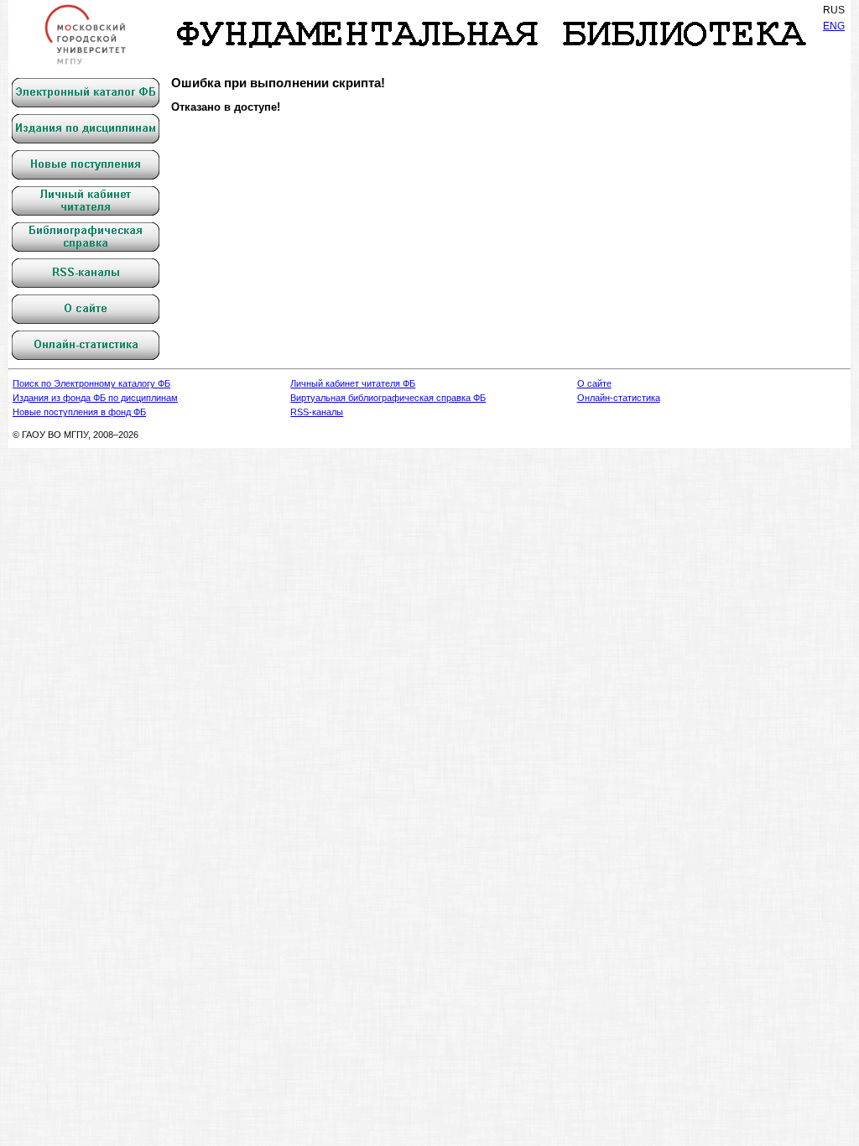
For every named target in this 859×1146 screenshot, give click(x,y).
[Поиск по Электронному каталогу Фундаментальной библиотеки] (85, 92)
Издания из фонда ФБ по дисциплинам (95, 398)
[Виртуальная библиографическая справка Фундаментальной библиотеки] (85, 237)
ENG (834, 26)
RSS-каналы (316, 412)
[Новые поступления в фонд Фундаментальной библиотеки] (85, 165)
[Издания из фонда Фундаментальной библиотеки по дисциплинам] (85, 128)
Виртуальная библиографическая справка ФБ (388, 398)
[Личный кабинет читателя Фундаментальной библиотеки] (85, 201)
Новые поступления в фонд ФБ (79, 412)
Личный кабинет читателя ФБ (352, 383)
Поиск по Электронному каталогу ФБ (91, 383)
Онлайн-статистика (618, 398)
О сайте (594, 383)
